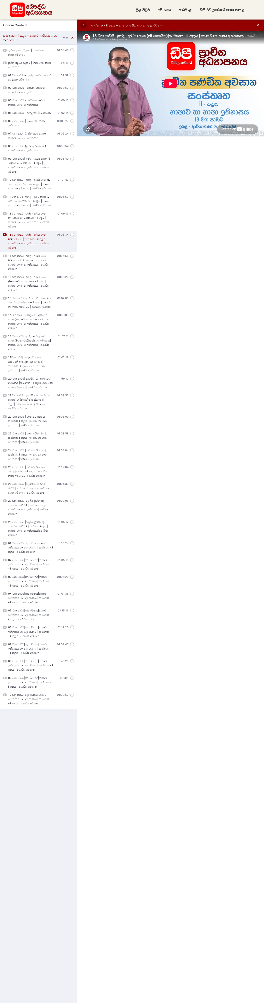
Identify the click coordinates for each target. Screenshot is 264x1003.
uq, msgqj (143, 10)
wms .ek (164, 10)
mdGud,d (185, 10)
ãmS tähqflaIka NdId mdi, (222, 10)
